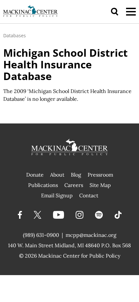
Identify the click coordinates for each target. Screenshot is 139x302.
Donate (35, 174)
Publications (43, 185)
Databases (14, 35)
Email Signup (57, 195)
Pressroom (100, 174)
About (57, 174)
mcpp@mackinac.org (91, 235)
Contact (88, 195)
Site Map (100, 185)
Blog (76, 174)
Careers (73, 185)
